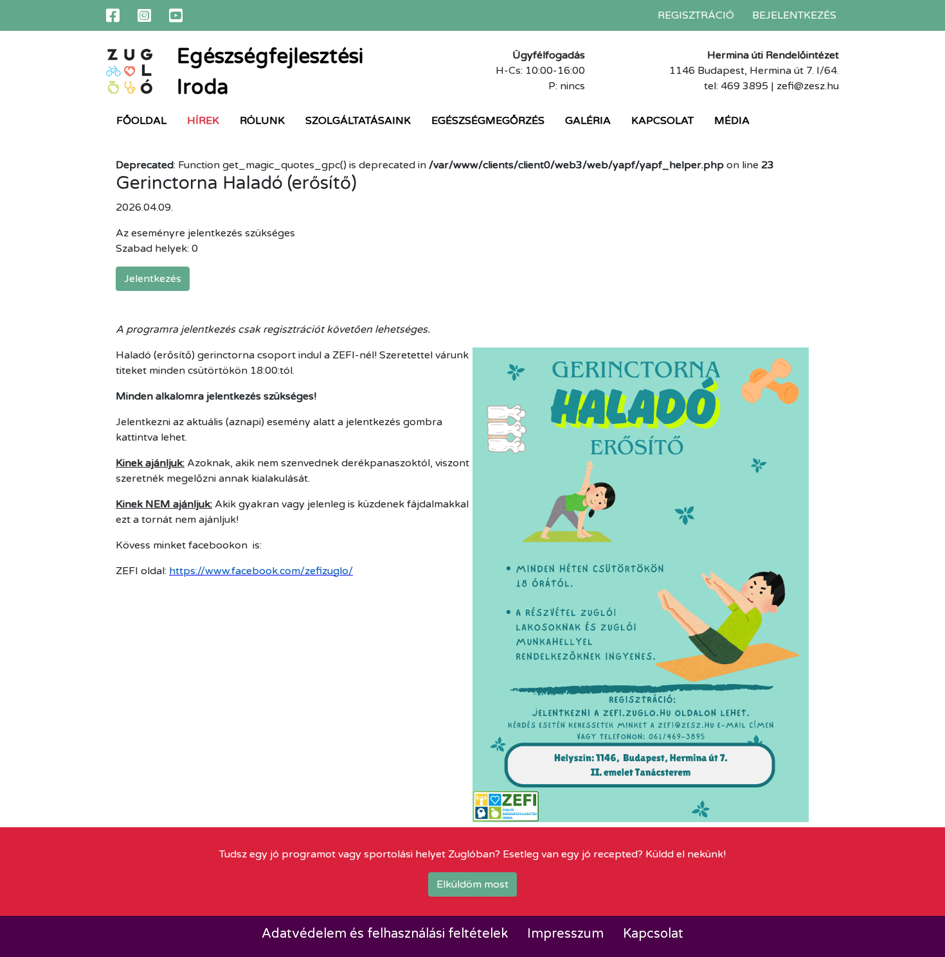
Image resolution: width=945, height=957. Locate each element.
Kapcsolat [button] (662, 120)
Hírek (203, 120)
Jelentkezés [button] (152, 278)
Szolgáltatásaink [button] (358, 120)
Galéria (588, 120)
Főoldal (141, 120)
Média (732, 120)
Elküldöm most (473, 884)
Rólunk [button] (262, 120)
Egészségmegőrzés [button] (487, 120)
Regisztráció (696, 15)
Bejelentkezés (794, 15)
